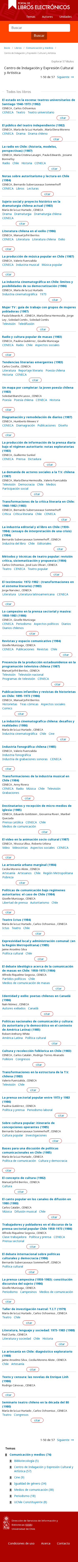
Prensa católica (12, 822)
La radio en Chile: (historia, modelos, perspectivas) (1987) (29, 149)
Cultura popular (12, 1135)
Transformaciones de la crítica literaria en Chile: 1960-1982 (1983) (38, 504)
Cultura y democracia (52, 1161)
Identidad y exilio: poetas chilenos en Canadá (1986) (36, 998)
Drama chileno (38, 133)
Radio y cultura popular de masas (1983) (32, 337)
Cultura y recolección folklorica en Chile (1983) (36, 1051)
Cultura (7, 1186)
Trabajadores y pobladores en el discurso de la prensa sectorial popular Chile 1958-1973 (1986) (37, 1227)
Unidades (65, 17)
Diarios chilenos (13, 628)
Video (6, 848)
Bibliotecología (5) (26, 1461)
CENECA (8, 112)
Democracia (26, 484)
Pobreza (8, 877)
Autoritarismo (39, 902)
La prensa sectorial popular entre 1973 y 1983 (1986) (36, 1100)
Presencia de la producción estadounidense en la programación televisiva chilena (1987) (39, 664)
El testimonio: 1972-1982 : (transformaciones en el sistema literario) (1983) (38, 584)
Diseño (63, 425)
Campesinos (28, 1292)
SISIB (29, 1524)
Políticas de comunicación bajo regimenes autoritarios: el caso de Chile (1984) (33, 892)
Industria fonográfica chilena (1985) (29, 747)
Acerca (45, 1543)
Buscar (39, 35)
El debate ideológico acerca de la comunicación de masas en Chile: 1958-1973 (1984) (37, 968)
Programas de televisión (18, 679)
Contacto (63, 1543)
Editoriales (44, 543)
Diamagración (25, 425)
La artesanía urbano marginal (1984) (29, 865)
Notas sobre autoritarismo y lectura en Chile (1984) (35, 178)
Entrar (12, 1559)
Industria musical (27, 265)
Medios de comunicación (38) (34, 1490)
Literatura (23, 239)
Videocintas (20, 848)
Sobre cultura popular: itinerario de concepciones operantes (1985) (28, 1125)
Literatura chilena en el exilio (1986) (29, 231)
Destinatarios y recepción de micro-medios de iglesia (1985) (37, 808)
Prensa (20, 459)
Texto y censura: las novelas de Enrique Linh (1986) (35, 1379)
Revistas (42, 649)
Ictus (5, 928)
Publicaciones (46, 425)
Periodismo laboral (39, 1110)
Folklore (7, 1059)
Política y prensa (13, 1110)
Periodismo (23, 624)
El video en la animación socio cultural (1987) (35, 839)
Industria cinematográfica (19, 294)
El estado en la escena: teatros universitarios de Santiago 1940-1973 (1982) (38, 102)
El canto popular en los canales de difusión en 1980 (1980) (36, 1201)
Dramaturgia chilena (47, 214)
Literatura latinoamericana (36, 594)
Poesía (6, 400)
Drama (20, 133)
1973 (43, 294)
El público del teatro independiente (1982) (33, 125)
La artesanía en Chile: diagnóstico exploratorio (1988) (37, 1354)
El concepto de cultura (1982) (24, 1178)
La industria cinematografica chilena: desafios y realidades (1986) (38, 723)
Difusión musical (25, 1211)
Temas (30, 17)
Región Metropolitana (58, 873)
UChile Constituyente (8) (30, 1502)
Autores (47, 17)
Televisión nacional (30, 675)
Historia (26, 163)
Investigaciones (36, 1135)
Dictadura (34, 459)
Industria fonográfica (16, 755)
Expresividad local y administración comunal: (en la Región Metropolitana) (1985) (38, 943)
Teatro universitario (41, 112)
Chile (15, 163)
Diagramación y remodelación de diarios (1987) (37, 417)
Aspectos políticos (46, 624)
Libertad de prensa (15, 902)
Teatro (20, 112)
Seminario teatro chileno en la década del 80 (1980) (35, 1404)
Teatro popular (38, 569)
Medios (51, 484)
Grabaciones (10, 793)
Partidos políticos (14, 979)
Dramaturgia (22, 214)
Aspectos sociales (47, 345)
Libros (18, 47)
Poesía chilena (55, 370)
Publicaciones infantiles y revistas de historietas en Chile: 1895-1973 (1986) (39, 694)
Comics (7, 708)
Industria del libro (14, 543)
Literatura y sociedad (16, 1338)
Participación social (15, 488)
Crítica (6, 514)
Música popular (52, 265)
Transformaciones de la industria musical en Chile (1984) (35, 778)
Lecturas (33, 188)
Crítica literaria (23, 514)
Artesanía (8, 873)
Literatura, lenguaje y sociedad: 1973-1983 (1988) (38, 1330)
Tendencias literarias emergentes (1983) (32, 362)
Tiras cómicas (29, 704)
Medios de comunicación (19, 826)
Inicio (7, 47)
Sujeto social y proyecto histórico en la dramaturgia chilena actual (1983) (31, 203)
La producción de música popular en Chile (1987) (38, 256)
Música (31, 788)
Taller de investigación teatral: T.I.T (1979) (34, 1309)
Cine (51, 734)
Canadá (33, 1008)
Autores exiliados (14, 1008)
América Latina (12, 1038)
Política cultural (12, 953)
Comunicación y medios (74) (30, 1454)
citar (63, 118)
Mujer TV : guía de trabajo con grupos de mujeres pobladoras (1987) (39, 309)
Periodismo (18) (25, 1496)
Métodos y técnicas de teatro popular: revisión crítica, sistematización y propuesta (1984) (37, 558)
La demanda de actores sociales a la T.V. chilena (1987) (38, 474)
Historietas (9, 704)
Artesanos (25, 873)
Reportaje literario (30, 370)
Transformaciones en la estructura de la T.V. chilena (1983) (35, 1074)
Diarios (66, 624)
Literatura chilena (44, 239)
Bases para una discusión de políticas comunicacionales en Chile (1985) (30, 1150)
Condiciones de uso (21, 1543)
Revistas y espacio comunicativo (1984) (31, 641)
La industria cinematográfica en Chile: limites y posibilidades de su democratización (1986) (37, 284)
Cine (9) (19, 1477)
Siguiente (63, 77)
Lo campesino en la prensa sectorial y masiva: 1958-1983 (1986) (36, 613)
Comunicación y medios (39, 47)
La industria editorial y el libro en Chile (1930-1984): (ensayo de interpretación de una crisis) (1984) (37, 531)
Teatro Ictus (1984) (16, 920)
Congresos (23, 1059)
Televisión (9, 324)
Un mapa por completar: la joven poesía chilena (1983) (37, 390)
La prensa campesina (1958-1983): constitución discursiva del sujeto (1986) (37, 1281)
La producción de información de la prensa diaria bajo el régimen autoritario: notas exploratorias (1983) (39, 446)
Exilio (61, 239)
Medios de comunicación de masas (26, 983)
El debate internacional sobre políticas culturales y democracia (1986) (31, 1256)
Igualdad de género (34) (30, 1483)
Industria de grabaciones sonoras (25, 759)
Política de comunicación (19, 1161)
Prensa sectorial (13, 1241)
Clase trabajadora (14, 1237)
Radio (6, 163)
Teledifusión (26, 324)
